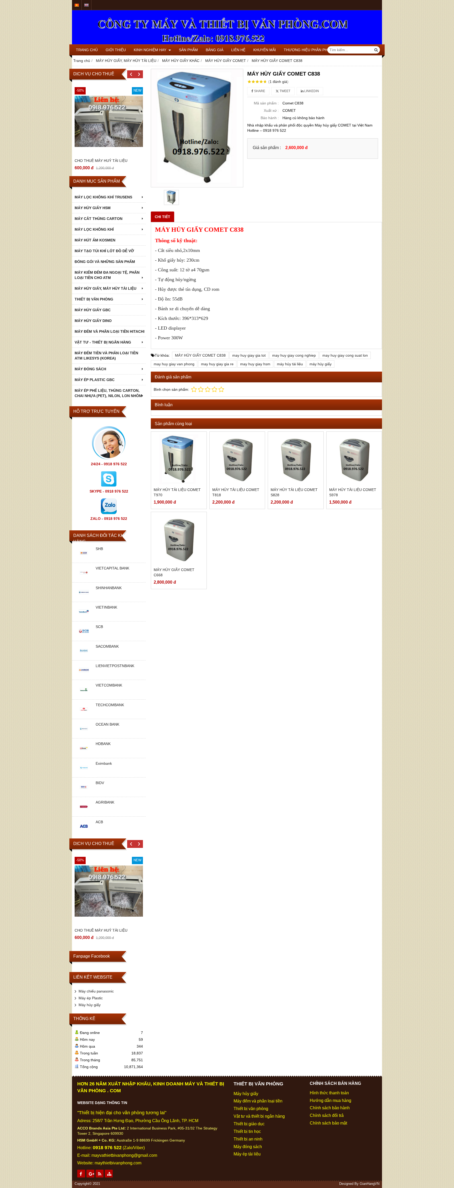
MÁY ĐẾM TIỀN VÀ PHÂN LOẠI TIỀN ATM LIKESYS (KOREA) (106, 355)
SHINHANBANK (109, 588)
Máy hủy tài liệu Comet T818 (235, 492)
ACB (99, 822)
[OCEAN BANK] (83, 734)
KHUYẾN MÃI (264, 50)
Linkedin (311, 91)
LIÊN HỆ (238, 50)
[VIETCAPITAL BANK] (83, 578)
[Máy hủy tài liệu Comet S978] (354, 459)
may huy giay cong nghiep (294, 355)
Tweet (284, 91)
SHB (99, 549)
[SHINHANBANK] (83, 598)
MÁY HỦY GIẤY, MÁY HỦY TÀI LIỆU (105, 288)
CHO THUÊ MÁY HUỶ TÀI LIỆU (101, 161)
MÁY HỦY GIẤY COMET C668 (174, 572)
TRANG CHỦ (87, 50)
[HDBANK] (83, 754)
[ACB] (83, 832)
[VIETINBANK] (83, 617)
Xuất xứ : (271, 110)
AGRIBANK (105, 802)
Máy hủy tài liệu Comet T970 (177, 492)
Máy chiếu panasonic (96, 991)
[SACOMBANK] (83, 656)
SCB (99, 627)
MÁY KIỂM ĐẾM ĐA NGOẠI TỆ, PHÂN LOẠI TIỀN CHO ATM (107, 275)
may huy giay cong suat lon (345, 355)
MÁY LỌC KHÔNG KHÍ (94, 229)
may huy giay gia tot (249, 355)
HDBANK (103, 744)
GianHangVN (369, 1184)
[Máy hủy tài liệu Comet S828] (296, 459)
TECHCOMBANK (110, 705)
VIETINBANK (106, 607)
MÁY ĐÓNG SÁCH (90, 369)
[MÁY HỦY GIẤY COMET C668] (179, 540)
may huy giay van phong (174, 364)
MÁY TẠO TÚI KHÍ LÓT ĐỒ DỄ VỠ (104, 251)
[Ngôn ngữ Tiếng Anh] (86, 5)
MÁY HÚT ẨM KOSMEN (95, 240)
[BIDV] (83, 793)
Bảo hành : (270, 118)
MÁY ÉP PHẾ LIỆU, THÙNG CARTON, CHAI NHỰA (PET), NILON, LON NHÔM (108, 393)
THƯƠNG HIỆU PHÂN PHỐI (307, 50)
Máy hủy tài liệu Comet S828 (294, 492)
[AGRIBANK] (83, 812)
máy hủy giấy (320, 364)
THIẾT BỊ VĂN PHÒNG (94, 299)
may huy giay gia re (217, 364)
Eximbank (104, 763)
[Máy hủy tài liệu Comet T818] (237, 459)
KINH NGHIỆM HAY (150, 50)
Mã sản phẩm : (266, 103)
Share (259, 91)
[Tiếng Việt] (77, 5)
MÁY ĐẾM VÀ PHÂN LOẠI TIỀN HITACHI (110, 331)
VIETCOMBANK (109, 685)
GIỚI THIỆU (116, 50)
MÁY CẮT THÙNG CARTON (98, 219)
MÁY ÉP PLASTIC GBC (95, 380)
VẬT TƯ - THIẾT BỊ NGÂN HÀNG (103, 342)
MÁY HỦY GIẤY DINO (93, 321)
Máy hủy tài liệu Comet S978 (352, 492)
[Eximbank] (83, 773)
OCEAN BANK (107, 724)
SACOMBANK (107, 646)
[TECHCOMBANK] (83, 715)
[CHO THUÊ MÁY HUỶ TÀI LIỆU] (109, 121)
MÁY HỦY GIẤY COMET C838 (200, 355)
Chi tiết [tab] (162, 217)
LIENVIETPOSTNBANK (115, 666)
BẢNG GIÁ (214, 50)
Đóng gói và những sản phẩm (105, 262)
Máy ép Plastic (91, 998)
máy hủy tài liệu (290, 364)
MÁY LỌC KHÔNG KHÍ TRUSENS (103, 197)
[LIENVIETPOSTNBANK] (83, 676)
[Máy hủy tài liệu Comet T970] (179, 459)
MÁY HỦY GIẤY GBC (93, 310)
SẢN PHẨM (188, 50)
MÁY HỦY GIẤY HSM (93, 208)
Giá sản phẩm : (267, 147)
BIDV (100, 783)
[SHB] (83, 559)
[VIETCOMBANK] (83, 695)
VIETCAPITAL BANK (112, 568)
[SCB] (83, 637)
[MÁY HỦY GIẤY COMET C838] (197, 128)
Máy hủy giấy (90, 1005)
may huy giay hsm (255, 364)
